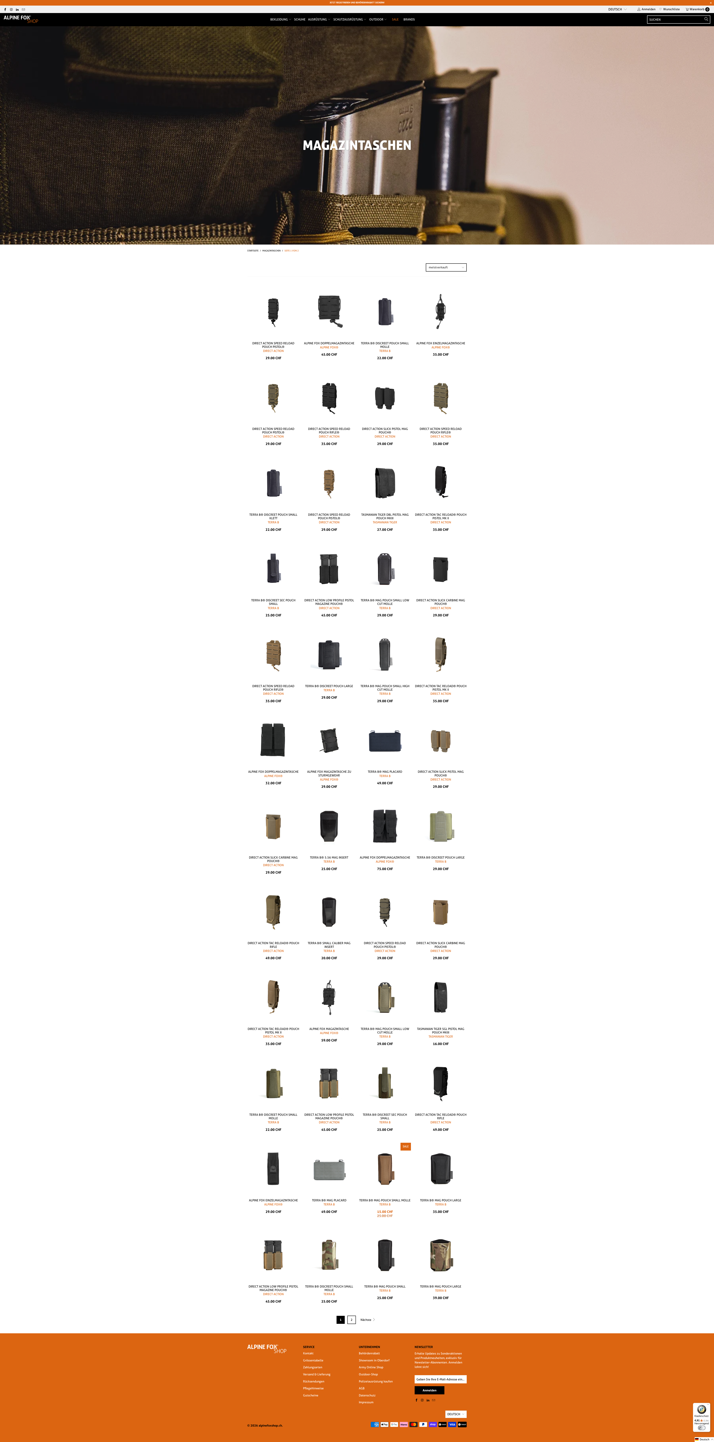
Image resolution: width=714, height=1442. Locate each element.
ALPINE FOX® (329, 347)
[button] (704, 1439)
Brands (409, 19)
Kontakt (308, 1353)
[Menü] (708, 1405)
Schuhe (299, 19)
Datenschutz (367, 1395)
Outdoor (376, 19)
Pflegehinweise (313, 1388)
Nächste (366, 1320)
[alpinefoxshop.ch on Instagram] (11, 9)
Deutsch (615, 9)
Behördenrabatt (369, 1353)
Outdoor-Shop (368, 1374)
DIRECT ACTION (273, 351)
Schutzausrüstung (348, 19)
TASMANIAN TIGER (385, 522)
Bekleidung (279, 19)
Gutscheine (310, 1395)
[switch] (701, 1428)
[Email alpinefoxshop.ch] (23, 9)
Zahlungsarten (312, 1367)
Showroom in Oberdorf (374, 1360)
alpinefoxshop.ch (270, 1425)
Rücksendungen (313, 1381)
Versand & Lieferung (316, 1374)
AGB (362, 1388)
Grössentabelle (313, 1360)
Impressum (366, 1402)
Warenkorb (699, 9)
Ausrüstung (318, 19)
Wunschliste (669, 9)
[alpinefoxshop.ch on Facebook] (5, 9)
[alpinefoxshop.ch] (21, 19)
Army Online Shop (371, 1367)
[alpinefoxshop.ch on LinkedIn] (17, 9)
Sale (395, 19)
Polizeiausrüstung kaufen (376, 1381)
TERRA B (385, 351)
